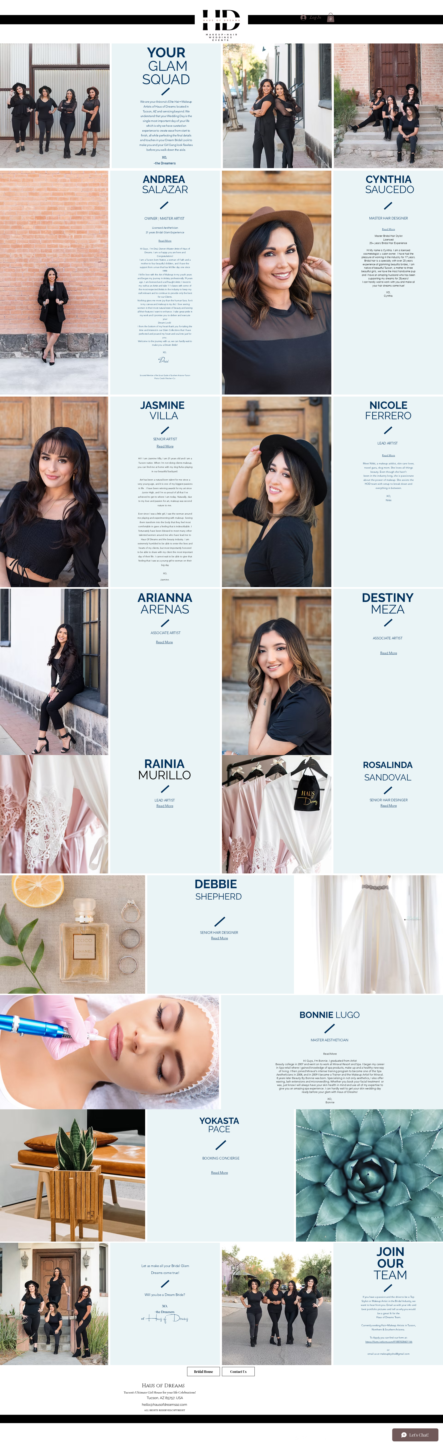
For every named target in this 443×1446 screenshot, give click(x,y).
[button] (331, 17)
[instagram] (318, 1439)
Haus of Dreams (163, 1385)
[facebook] (298, 1439)
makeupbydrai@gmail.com (395, 1353)
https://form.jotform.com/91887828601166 (388, 1341)
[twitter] (304, 1439)
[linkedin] (311, 1439)
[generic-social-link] (325, 1439)
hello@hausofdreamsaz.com (164, 1405)
